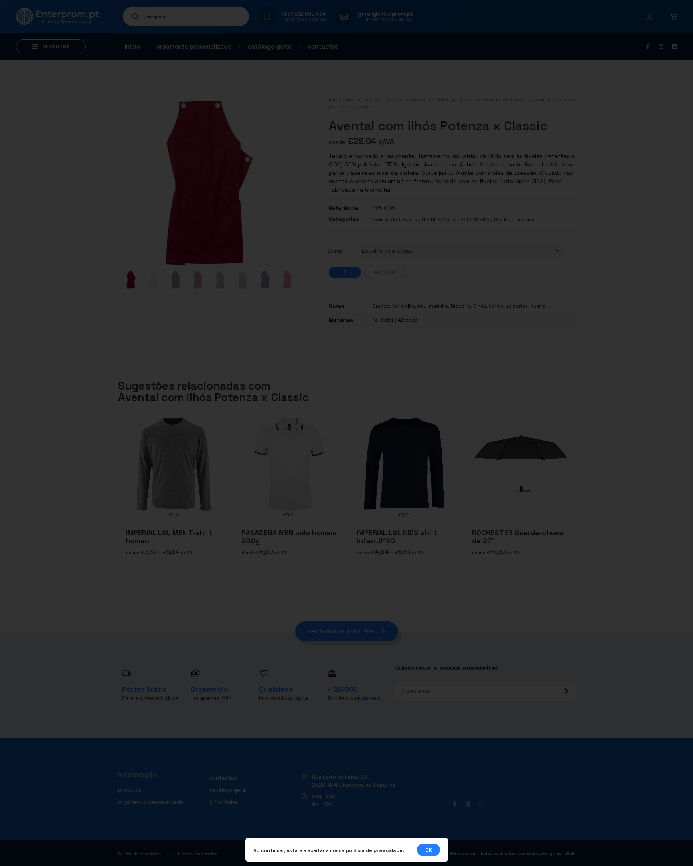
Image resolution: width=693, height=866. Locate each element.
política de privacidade (374, 850)
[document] (346, 433)
